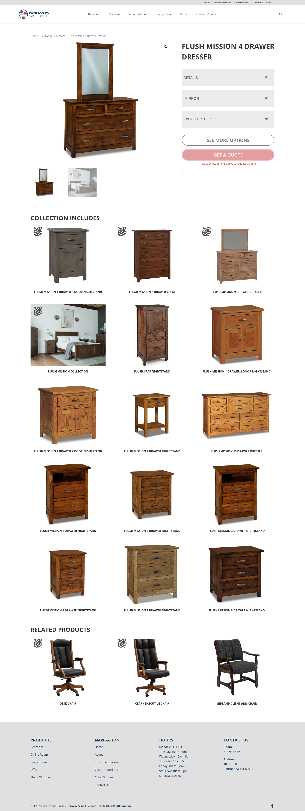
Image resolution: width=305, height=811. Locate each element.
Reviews (259, 3)
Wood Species (198, 119)
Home (34, 36)
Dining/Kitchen (138, 14)
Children (114, 14)
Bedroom (94, 14)
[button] (166, 47)
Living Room (164, 14)
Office (183, 14)
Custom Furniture (222, 3)
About (207, 3)
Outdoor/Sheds (205, 14)
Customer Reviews (107, 762)
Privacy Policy (76, 805)
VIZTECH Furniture (121, 805)
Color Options (241, 3)
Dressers (59, 36)
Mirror (192, 98)
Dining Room (39, 754)
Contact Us (102, 785)
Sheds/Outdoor (41, 777)
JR (183, 170)
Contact (270, 3)
